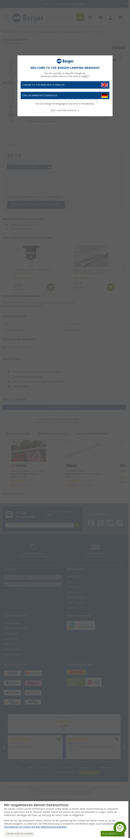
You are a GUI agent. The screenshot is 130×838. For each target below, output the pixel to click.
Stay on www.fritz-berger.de (39, 95)
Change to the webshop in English (43, 85)
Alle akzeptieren (112, 833)
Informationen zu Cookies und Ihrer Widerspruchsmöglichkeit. (35, 827)
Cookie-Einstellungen (19, 833)
